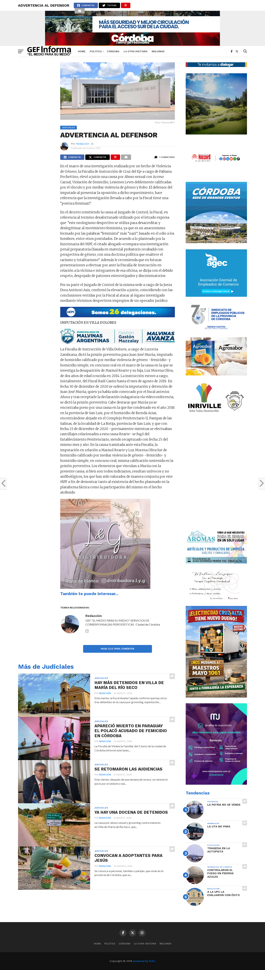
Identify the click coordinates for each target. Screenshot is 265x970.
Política (96, 51)
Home (81, 51)
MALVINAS (158, 51)
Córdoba (113, 51)
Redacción (82, 143)
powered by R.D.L (144, 961)
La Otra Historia (135, 51)
